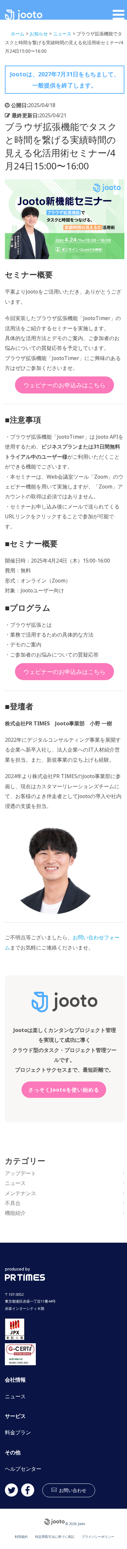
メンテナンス (20, 1193)
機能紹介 (15, 1212)
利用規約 (21, 1536)
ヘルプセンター (23, 1468)
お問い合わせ (72, 1490)
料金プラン (18, 1432)
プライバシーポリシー (98, 1536)
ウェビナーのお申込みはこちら (64, 385)
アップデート (20, 1173)
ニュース (15, 1183)
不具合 (13, 1203)
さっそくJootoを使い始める (63, 1089)
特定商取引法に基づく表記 (54, 1536)
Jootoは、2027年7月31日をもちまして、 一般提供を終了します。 (65, 79)
